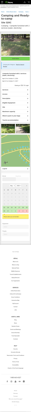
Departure (18, 176)
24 (8, 207)
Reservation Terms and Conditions (15, 355)
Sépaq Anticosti (15, 277)
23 (4, 207)
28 (23, 207)
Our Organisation (15, 280)
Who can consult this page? (15, 399)
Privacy (15, 358)
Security (15, 349)
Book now (15, 58)
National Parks (15, 268)
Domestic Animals (15, 352)
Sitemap (15, 393)
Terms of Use (15, 361)
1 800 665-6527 (15, 377)
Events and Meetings (15, 329)
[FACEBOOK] (7, 381)
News (15, 323)
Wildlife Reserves (15, 271)
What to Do (15, 261)
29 (26, 207)
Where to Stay (15, 264)
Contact (15, 306)
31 (8, 211)
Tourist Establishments (15, 274)
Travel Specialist (15, 335)
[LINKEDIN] (24, 381)
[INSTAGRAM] (11, 381)
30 (4, 211)
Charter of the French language (15, 368)
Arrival (4, 176)
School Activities (15, 332)
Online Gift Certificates (15, 294)
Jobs (15, 310)
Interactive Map (15, 300)
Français (15, 396)
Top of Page (15, 251)
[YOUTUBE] (15, 381)
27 (19, 207)
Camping (21, 11)
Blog (15, 320)
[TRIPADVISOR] (20, 381)
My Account (16, 303)
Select (5, 227)
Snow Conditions (15, 297)
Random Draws (15, 326)
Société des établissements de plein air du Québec (9, 2)
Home (2, 11)
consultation (3, 7)
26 (15, 207)
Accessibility (15, 365)
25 (11, 207)
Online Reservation (11, 11)
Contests (15, 339)
